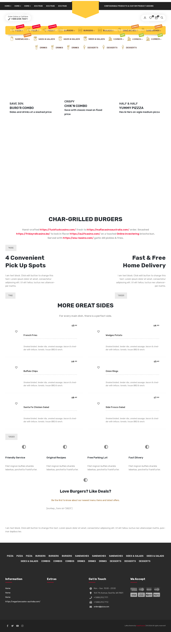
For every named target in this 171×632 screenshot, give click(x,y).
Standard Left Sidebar (56, 14)
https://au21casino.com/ (85, 233)
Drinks (43, 47)
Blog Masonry (17, 14)
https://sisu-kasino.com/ (78, 237)
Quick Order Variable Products (138, 14)
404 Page (38, 6)
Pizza (10, 556)
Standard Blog (34, 14)
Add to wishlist (16, 332)
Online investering (128, 233)
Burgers (88, 30)
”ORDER (121, 295)
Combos (45, 561)
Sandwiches (82, 556)
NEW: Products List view (137, 22)
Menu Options (27, 38)
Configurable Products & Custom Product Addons (128, 6)
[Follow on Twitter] (12, 626)
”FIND (10, 295)
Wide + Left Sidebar (113, 22)
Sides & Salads (71, 39)
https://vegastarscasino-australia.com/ (22, 601)
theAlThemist (140, 626)
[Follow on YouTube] (17, 626)
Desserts (92, 47)
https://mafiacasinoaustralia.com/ (108, 229)
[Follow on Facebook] (7, 626)
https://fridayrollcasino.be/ (33, 233)
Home (7, 6)
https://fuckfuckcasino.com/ (58, 229)
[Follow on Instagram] (22, 626)
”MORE (11, 248)
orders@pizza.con (101, 607)
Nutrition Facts (112, 14)
